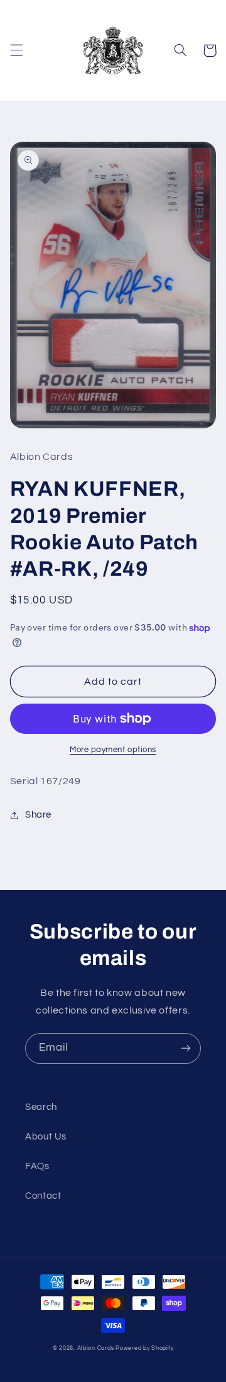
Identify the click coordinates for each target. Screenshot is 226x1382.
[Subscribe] (185, 1048)
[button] (16, 50)
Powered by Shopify (144, 1348)
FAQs (37, 1166)
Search (41, 1107)
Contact (43, 1196)
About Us (46, 1136)
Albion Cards (95, 1348)
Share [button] (38, 814)
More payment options (113, 750)
